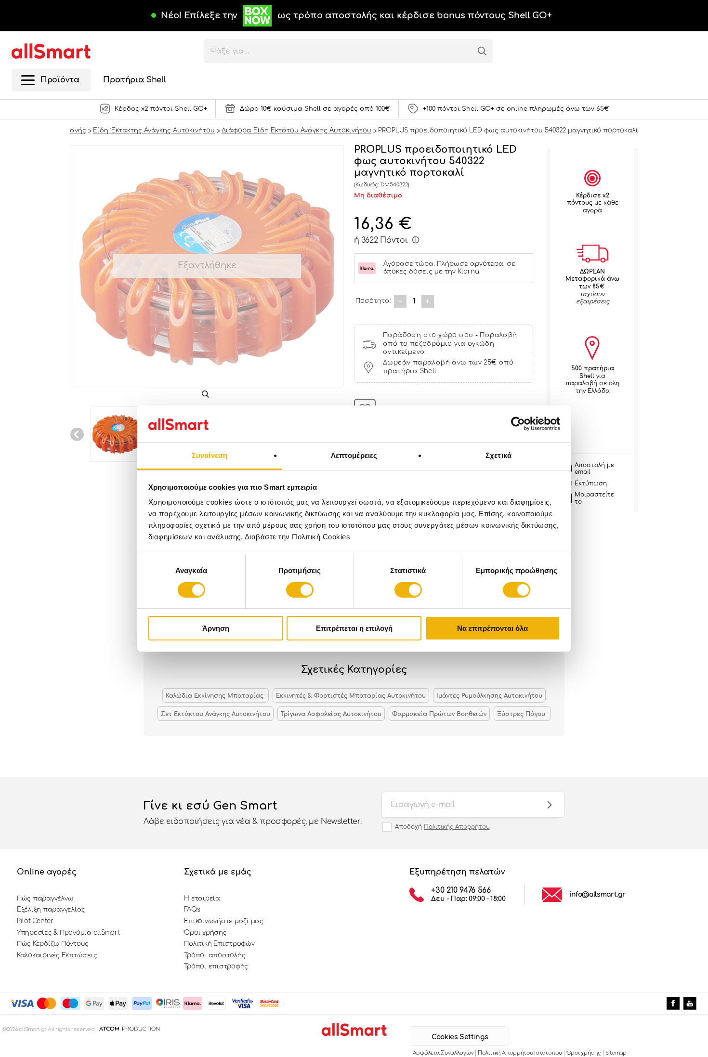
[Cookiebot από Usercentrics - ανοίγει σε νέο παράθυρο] (518, 424)
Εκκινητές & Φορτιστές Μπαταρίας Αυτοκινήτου (351, 695)
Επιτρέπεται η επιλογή (354, 628)
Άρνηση (215, 628)
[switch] (300, 590)
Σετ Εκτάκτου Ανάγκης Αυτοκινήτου (215, 714)
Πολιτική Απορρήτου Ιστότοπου (520, 1053)
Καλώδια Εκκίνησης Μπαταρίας (215, 695)
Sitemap (616, 1053)
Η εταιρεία (202, 898)
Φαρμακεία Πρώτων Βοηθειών (439, 714)
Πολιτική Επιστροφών (219, 943)
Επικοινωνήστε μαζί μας (223, 921)
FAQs (192, 909)
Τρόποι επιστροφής (216, 966)
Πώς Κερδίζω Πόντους (53, 943)
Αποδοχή (442, 826)
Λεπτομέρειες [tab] (354, 455)
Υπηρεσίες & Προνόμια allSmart (68, 932)
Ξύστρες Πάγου (522, 714)
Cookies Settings (460, 1037)
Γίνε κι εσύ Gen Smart (253, 812)
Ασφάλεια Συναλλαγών (443, 1053)
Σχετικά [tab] (498, 455)
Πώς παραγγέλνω (45, 898)
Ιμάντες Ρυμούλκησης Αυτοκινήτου (489, 695)
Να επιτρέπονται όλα (492, 628)
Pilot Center (35, 921)
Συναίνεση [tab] (209, 455)
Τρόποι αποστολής (214, 955)
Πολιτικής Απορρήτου (457, 826)
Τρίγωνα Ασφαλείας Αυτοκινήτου (331, 714)
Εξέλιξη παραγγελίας (51, 909)
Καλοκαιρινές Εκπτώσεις (57, 955)
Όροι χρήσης (205, 932)
